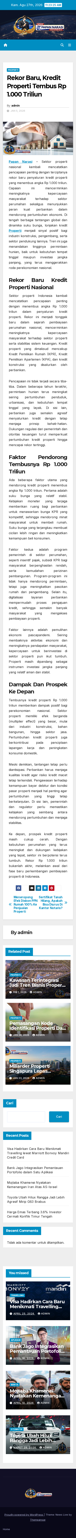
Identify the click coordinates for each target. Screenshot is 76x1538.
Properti (13, 70)
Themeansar (37, 1519)
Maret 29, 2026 (25, 1447)
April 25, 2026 (24, 1313)
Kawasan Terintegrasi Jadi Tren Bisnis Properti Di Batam (37, 985)
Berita (14, 1384)
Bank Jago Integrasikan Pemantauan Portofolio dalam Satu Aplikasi (37, 1351)
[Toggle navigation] (69, 45)
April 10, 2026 (23, 1402)
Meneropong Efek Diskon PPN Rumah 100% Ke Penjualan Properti (26, 905)
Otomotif (16, 1429)
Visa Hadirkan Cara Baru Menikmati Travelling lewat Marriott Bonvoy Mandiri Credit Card (38, 1153)
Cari (9, 1103)
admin (15, 105)
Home (6, 1529)
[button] (62, 45)
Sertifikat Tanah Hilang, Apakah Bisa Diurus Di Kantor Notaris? (50, 903)
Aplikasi (15, 1340)
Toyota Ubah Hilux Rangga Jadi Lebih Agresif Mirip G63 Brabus (38, 1440)
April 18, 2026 (23, 1358)
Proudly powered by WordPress (24, 1514)
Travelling (17, 1295)
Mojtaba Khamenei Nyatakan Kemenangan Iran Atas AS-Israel (37, 1396)
